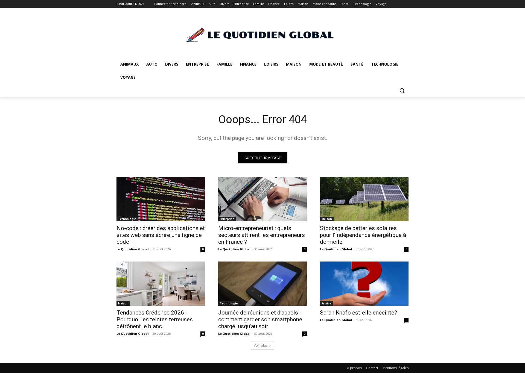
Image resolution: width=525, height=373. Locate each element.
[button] (402, 90)
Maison (327, 219)
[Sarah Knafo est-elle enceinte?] (364, 284)
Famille (326, 303)
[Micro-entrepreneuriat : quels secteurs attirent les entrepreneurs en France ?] (262, 199)
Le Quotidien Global (132, 249)
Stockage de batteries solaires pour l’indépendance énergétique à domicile (363, 235)
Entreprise (227, 219)
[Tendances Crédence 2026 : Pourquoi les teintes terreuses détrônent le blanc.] (160, 284)
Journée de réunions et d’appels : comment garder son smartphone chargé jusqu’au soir (260, 319)
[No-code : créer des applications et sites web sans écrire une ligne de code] (160, 199)
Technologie (127, 219)
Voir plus (260, 345)
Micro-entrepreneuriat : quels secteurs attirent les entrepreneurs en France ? (261, 235)
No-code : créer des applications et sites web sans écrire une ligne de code (160, 235)
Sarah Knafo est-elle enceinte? (358, 312)
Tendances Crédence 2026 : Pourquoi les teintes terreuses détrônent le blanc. (154, 319)
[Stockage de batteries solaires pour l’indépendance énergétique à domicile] (364, 199)
